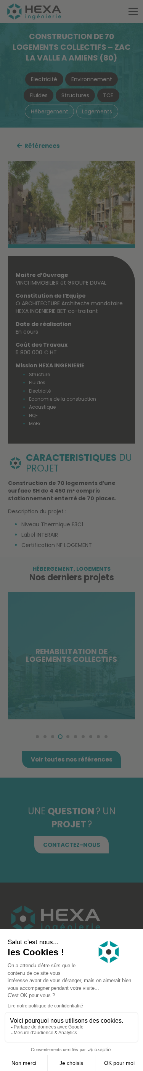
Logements (93, 569)
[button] (37, 736)
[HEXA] (34, 11)
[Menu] (133, 11)
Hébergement (53, 569)
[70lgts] (71, 202)
